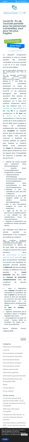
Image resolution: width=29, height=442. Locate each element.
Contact (5, 1)
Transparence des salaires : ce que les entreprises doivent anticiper (13, 417)
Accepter (5, 439)
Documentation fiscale (11, 360)
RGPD (5, 385)
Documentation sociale (11, 366)
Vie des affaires (8, 388)
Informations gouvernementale (14, 376)
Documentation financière (12, 356)
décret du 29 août (16, 116)
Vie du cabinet (8, 391)
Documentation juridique (12, 363)
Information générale (10, 372)
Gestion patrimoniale (10, 369)
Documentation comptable (13, 353)
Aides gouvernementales (12, 347)
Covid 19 (6, 350)
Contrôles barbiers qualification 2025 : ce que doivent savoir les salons (14, 425)
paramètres (24, 434)
